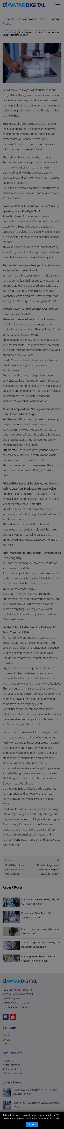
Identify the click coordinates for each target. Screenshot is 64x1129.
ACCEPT (32, 1124)
